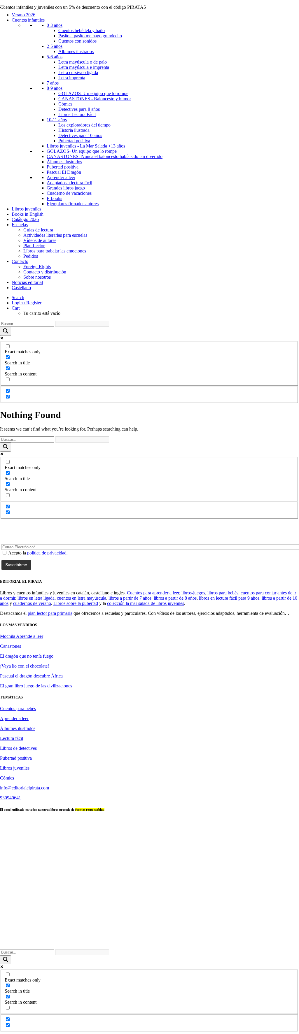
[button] (18, 297)
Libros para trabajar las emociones (54, 250)
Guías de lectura (38, 229)
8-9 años (54, 88)
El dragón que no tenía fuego (26, 656)
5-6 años (54, 56)
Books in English (27, 214)
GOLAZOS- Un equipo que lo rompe (93, 93)
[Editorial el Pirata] (149, 27)
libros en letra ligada (36, 598)
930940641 (10, 797)
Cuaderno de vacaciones (69, 193)
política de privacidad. (47, 552)
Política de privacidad (251, 936)
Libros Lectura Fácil (77, 114)
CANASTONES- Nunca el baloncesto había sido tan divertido (104, 156)
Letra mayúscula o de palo (82, 61)
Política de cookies (163, 941)
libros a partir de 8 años (175, 598)
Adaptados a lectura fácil (69, 182)
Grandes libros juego (66, 187)
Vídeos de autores (39, 240)
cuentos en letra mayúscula (81, 598)
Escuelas (20, 224)
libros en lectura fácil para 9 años (229, 598)
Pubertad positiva (74, 140)
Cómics (65, 103)
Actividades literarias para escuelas (55, 235)
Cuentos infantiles (28, 19)
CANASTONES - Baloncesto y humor (94, 98)
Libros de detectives (18, 748)
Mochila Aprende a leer (21, 636)
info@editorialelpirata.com (24, 787)
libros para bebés (222, 592)
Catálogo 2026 (25, 219)
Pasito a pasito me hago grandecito (90, 35)
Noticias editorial (27, 282)
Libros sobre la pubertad (75, 603)
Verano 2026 (23, 14)
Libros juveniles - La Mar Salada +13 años (86, 145)
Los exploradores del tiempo (84, 124)
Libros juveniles (26, 208)
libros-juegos (193, 592)
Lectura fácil (11, 738)
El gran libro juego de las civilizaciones (36, 685)
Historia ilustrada (74, 130)
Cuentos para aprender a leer (153, 592)
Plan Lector (34, 245)
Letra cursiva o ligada (78, 72)
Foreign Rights (37, 266)
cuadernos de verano (32, 603)
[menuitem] (155, 297)
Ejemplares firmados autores (73, 203)
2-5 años (54, 46)
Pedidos (30, 256)
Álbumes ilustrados (76, 51)
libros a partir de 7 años (130, 598)
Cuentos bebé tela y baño (81, 30)
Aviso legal (217, 936)
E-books (54, 198)
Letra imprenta (71, 77)
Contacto (20, 261)
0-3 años (54, 25)
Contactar (193, 936)
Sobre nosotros (37, 277)
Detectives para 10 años (80, 135)
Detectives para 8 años (79, 109)
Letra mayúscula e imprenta (83, 67)
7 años (53, 82)
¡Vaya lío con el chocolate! (24, 665)
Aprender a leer (61, 177)
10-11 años (57, 119)
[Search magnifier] (5, 331)
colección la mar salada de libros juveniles (145, 603)
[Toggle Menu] (2, 6)
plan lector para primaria (50, 613)
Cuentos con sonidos (77, 40)
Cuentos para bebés (18, 708)
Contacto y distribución (44, 271)
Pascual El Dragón (64, 172)
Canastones (10, 646)
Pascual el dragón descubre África (31, 675)
